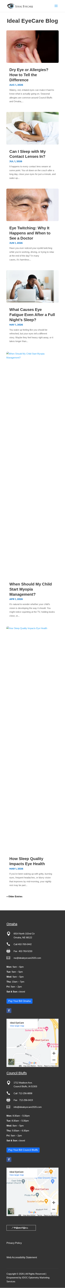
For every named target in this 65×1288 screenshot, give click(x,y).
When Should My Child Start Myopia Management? (30, 589)
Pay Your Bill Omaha (19, 1001)
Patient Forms (21, 1228)
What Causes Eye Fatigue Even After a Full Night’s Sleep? (32, 314)
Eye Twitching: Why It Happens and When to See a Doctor (29, 233)
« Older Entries (14, 896)
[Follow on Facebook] (8, 1010)
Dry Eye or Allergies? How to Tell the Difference (28, 74)
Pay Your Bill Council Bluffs (23, 1150)
